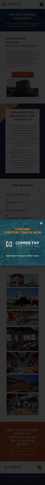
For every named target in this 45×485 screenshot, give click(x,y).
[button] (41, 223)
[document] (22, 242)
